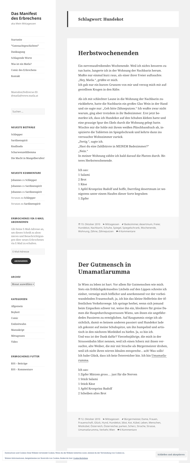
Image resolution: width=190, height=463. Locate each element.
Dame (144, 419)
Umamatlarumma (88, 429)
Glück (97, 422)
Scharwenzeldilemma (23, 152)
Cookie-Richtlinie (80, 458)
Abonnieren (21, 261)
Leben (144, 422)
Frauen (153, 419)
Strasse (151, 426)
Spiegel (117, 227)
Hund (105, 422)
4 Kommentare (127, 231)
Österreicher (111, 426)
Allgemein (17, 306)
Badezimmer (131, 224)
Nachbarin (96, 227)
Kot (130, 422)
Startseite (16, 39)
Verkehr (103, 429)
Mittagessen (18, 335)
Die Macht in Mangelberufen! (28, 158)
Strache (141, 426)
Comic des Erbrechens (23, 70)
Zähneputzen (106, 231)
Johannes (16, 180)
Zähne (94, 231)
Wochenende (148, 227)
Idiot (124, 422)
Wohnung (83, 231)
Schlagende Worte (21, 58)
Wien (112, 429)
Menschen (154, 422)
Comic (14, 318)
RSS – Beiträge (19, 363)
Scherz (132, 426)
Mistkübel (83, 426)
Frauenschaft (85, 422)
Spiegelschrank (131, 227)
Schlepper (17, 134)
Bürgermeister (132, 419)
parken (123, 426)
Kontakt (15, 76)
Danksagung (18, 51)
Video (14, 341)
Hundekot (84, 227)
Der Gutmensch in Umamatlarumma (104, 267)
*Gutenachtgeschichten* (25, 45)
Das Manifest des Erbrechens (26, 16)
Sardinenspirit (19, 140)
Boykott (15, 312)
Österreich (97, 426)
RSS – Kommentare (22, 369)
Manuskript (17, 330)
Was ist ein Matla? (21, 64)
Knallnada (17, 146)
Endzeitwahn (18, 324)
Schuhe (108, 227)
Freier (157, 224)
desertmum (145, 224)
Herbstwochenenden (108, 53)
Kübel (136, 422)
